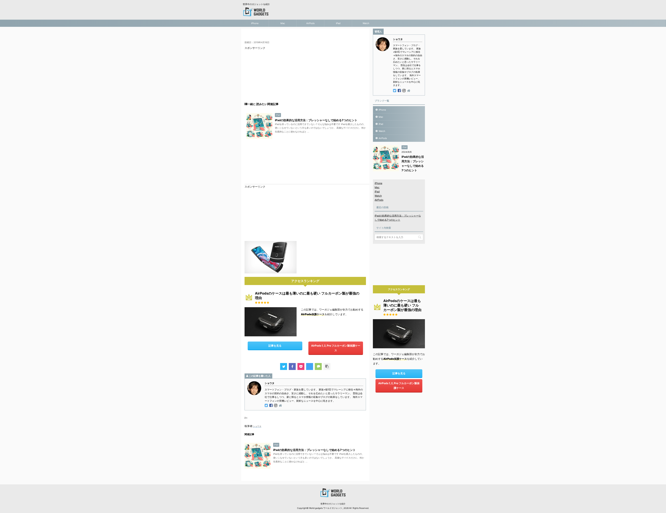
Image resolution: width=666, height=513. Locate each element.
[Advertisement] (305, 78)
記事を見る (274, 345)
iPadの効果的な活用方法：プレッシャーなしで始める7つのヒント (316, 120)
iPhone (255, 23)
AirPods (310, 23)
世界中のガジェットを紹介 (333, 503)
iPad (338, 23)
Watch (366, 23)
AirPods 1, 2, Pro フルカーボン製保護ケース (335, 348)
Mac (282, 23)
